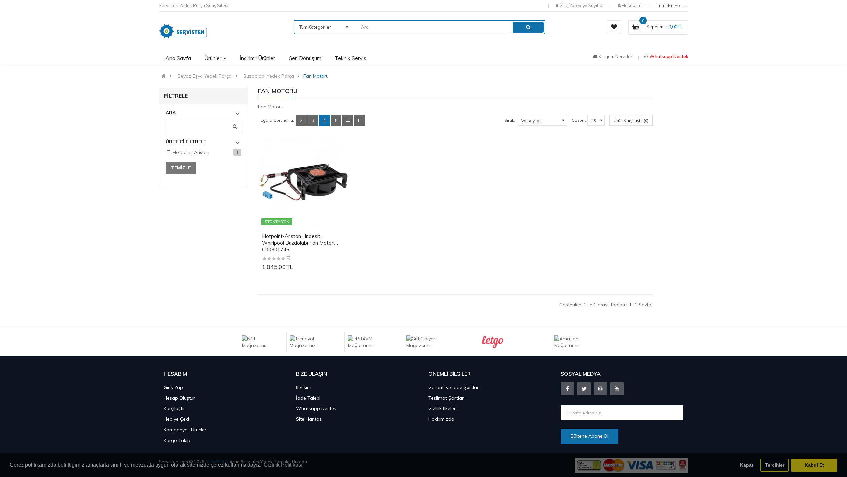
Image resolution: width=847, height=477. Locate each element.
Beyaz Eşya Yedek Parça (205, 76)
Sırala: (510, 120)
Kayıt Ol (595, 5)
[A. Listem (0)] (614, 27)
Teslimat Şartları (446, 398)
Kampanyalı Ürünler (185, 430)
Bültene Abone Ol (589, 436)
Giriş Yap (568, 5)
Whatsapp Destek (668, 56)
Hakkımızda (441, 419)
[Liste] (347, 120)
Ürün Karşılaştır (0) (631, 120)
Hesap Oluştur (179, 398)
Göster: (579, 120)
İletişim (303, 387)
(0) (287, 257)
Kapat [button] (746, 465)
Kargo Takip (177, 440)
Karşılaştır (174, 408)
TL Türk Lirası (670, 5)
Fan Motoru (316, 76)
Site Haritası (309, 419)
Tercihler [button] (774, 465)
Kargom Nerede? (615, 56)
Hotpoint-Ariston (191, 152)
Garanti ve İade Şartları (454, 387)
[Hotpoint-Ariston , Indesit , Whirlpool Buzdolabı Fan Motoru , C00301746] (303, 183)
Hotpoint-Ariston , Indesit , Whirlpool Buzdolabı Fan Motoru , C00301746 (300, 243)
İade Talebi (308, 398)
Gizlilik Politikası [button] (283, 465)
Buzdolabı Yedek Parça (269, 76)
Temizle (181, 168)
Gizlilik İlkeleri (442, 408)
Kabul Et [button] (814, 465)
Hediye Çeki (176, 419)
